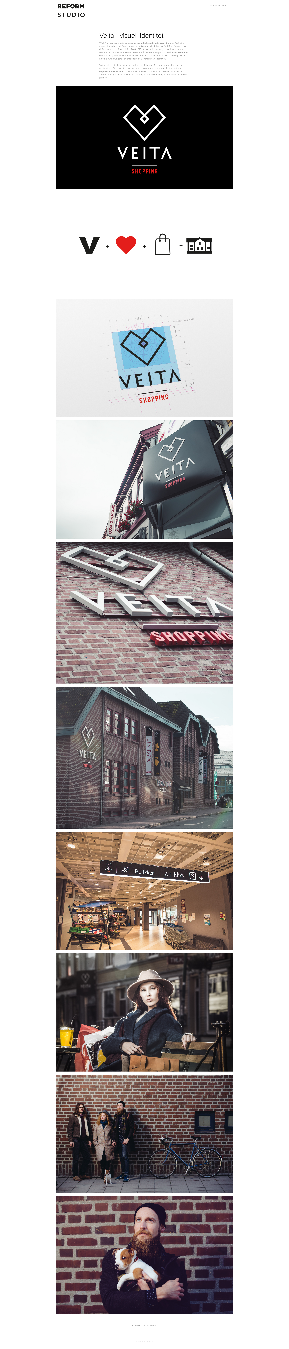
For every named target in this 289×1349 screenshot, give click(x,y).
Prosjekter (215, 6)
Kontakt (225, 6)
